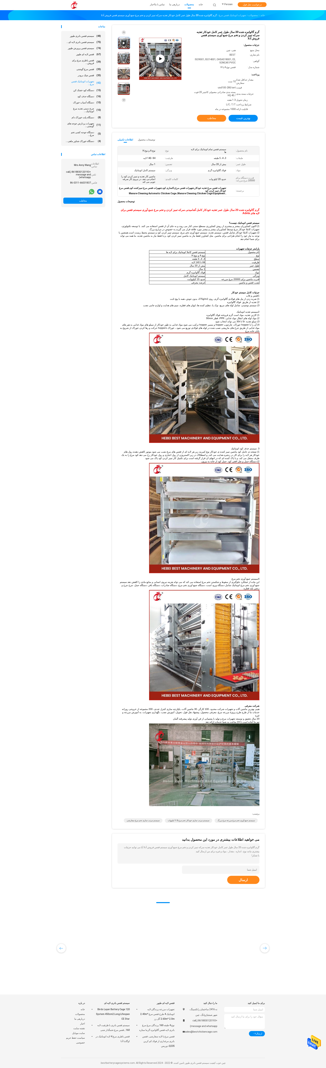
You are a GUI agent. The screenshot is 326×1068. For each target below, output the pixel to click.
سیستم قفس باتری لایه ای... (83, 42)
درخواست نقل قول (252, 4)
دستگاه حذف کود (89, 96)
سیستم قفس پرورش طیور (84, 48)
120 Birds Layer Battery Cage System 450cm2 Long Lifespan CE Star (113, 1014)
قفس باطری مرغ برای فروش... (86, 61)
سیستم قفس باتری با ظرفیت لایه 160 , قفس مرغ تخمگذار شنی (113, 1027)
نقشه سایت (79, 1028)
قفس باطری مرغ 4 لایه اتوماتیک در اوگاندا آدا (113, 1039)
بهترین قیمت (243, 118)
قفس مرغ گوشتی (88, 69)
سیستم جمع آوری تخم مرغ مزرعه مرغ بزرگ (236, 820)
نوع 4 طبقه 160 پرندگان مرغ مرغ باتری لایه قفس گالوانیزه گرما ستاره (157, 1027)
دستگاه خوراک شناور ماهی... (83, 141)
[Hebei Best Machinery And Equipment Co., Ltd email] (100, 191)
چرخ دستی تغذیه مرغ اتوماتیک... (87, 110)
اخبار (82, 1023)
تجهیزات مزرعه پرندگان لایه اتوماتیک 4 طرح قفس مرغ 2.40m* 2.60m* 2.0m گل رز (157, 1014)
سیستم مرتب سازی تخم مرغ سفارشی (143, 820)
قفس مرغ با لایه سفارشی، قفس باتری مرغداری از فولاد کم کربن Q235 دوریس (158, 1041)
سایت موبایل (78, 1033)
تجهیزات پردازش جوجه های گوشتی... (84, 125)
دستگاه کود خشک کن (87, 90)
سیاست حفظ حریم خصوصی (75, 1040)
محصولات (80, 1014)
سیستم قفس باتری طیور (85, 36)
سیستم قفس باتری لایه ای (117, 1003)
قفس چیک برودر (89, 75)
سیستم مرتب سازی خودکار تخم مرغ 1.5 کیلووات (188, 820)
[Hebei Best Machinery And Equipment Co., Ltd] (74, 5)
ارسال (243, 880)
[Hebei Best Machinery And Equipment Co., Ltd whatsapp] (91, 191)
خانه (83, 1009)
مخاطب (83, 200)
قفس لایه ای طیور (88, 54)
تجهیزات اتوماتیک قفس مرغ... (86, 82)
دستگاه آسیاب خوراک (87, 102)
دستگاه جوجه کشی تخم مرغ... (86, 133)
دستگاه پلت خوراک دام (86, 117)
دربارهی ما (79, 1018)
